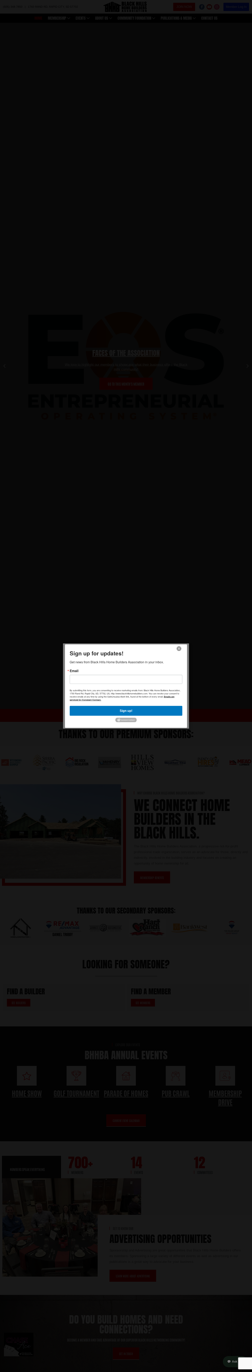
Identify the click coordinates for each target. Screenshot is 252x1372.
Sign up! (126, 710)
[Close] (179, 648)
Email (74, 670)
